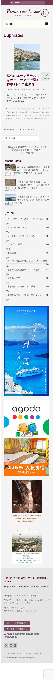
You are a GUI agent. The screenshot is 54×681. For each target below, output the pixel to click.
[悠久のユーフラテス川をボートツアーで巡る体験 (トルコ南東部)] (27, 57)
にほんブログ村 (27, 153)
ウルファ (46, 109)
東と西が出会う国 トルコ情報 (28, 89)
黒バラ (44, 119)
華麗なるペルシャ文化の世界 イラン (25, 295)
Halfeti (18, 109)
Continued (19, 101)
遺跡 (39, 119)
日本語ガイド (10, 119)
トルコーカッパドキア (18, 227)
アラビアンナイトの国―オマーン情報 (25, 219)
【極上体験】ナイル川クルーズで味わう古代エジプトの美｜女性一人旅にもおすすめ (27, 199)
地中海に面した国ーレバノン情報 (23, 269)
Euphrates (11, 109)
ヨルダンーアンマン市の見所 (21, 236)
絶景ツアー (29, 119)
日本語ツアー (20, 119)
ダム (7, 112)
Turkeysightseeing (27, 109)
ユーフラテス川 (39, 115)
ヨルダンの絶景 (15, 244)
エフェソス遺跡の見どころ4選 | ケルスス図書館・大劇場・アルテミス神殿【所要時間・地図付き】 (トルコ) (27, 170)
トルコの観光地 (38, 112)
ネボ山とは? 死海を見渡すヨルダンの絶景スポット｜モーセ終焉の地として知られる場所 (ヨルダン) (27, 184)
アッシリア (38, 109)
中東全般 (12, 253)
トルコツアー (14, 112)
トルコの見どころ (26, 112)
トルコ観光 (15, 115)
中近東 (47, 115)
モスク (30, 115)
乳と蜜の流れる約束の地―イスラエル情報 (27, 261)
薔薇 (35, 119)
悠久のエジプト (15, 278)
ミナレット (23, 115)
